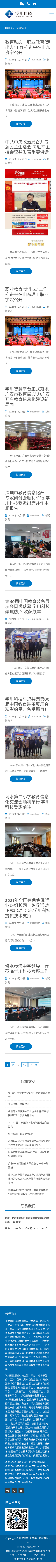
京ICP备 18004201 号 (28, 1546)
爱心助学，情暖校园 (18, 1104)
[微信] (7, 1490)
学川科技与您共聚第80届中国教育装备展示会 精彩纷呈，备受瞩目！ (27, 704)
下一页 (33, 1064)
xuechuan (37, 59)
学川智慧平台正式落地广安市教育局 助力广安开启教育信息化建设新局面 (27, 397)
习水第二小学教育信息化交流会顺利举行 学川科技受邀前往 (27, 802)
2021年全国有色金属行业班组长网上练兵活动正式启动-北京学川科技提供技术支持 (28, 908)
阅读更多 (21, 123)
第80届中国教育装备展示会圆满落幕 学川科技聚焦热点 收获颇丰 (27, 606)
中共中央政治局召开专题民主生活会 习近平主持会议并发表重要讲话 (27, 147)
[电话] (14, 1490)
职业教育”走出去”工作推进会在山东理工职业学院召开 (27, 294)
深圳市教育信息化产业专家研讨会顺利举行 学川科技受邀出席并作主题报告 (27, 500)
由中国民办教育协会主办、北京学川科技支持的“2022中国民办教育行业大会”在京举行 (29, 1178)
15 (24, 1064)
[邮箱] (21, 1490)
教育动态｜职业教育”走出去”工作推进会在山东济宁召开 (27, 47)
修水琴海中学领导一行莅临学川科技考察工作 (27, 969)
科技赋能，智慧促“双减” (20, 1133)
